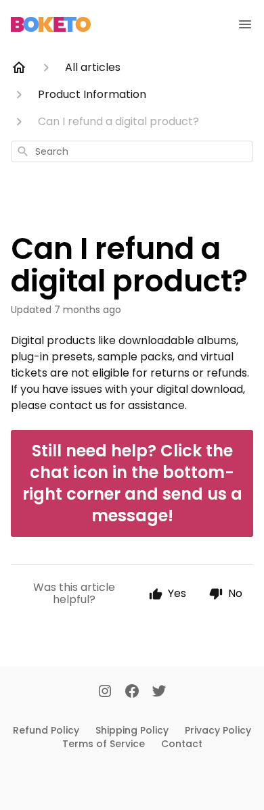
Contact (181, 744)
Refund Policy (46, 730)
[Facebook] (132, 692)
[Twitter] (159, 692)
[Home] (19, 67)
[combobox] (132, 151)
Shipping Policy (132, 730)
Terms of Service (103, 744)
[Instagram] (105, 692)
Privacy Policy (218, 730)
